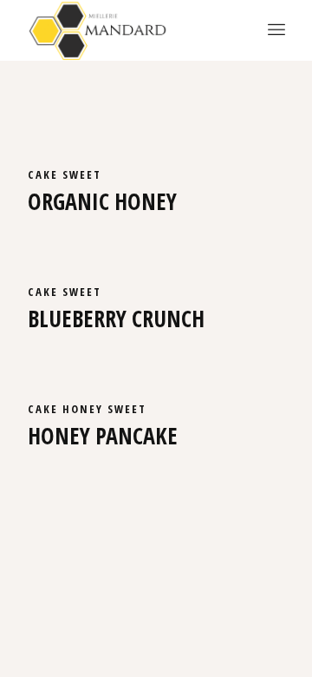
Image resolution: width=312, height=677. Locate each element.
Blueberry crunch (116, 318)
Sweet (81, 174)
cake (45, 174)
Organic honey (102, 201)
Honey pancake (103, 435)
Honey (84, 409)
